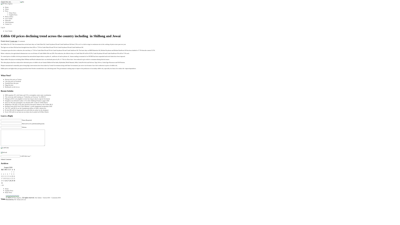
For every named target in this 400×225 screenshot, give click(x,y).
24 (2, 180)
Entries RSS (46, 198)
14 (10, 176)
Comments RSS (56, 198)
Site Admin (38, 198)
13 (8, 176)
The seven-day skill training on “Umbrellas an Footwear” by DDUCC (25, 97)
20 (8, 178)
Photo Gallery (9, 17)
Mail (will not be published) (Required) (33, 123)
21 (10, 178)
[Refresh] (4, 152)
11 (4, 176)
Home (7, 7)
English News (13, 15)
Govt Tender (8, 18)
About (7, 9)
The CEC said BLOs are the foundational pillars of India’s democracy (25, 108)
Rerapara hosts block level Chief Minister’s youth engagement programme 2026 (28, 106)
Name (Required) (27, 120)
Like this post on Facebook (13, 81)
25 (4, 180)
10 (2, 176)
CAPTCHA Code (25, 156)
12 (6, 176)
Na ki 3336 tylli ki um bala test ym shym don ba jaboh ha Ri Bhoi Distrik (27, 112)
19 (6, 178)
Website (24, 127)
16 (14, 176)
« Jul (2, 185)
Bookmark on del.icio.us (12, 87)
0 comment (21, 41)
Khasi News (12, 13)
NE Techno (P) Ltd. (20, 199)
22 (12, 178)
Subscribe (8, 20)
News (6, 11)
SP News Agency (16, 198)
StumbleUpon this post (11, 83)
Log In (3, 27)
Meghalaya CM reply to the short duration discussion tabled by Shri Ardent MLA (29, 104)
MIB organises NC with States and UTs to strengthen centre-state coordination (28, 95)
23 (14, 178)
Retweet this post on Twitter (13, 79)
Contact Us (8, 24)
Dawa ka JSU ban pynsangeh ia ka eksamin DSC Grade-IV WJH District (26, 102)
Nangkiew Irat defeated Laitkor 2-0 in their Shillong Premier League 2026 (27, 101)
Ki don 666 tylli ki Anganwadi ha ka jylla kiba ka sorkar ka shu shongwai (26, 110)
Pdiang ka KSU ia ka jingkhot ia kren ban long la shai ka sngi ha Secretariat (27, 99)
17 (2, 178)
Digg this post (9, 85)
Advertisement (9, 22)
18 (4, 178)
